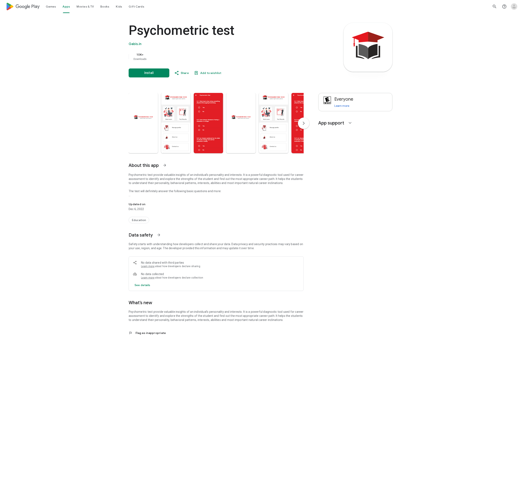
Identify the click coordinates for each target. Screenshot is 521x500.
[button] (143, 123)
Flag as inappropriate (147, 333)
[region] (210, 56)
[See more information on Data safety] (159, 235)
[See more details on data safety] (142, 285)
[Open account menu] (514, 6)
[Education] (139, 220)
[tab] (51, 6)
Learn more (147, 266)
